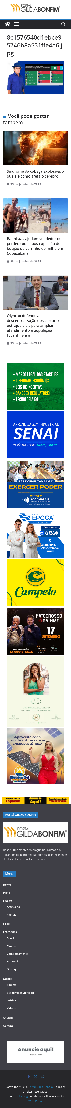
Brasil (10, 938)
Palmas (11, 914)
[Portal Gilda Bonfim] (7, 24)
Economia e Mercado (20, 992)
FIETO (6, 924)
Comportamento (17, 953)
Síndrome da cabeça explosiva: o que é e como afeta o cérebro (35, 174)
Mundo (11, 946)
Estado (7, 900)
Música (11, 1000)
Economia (13, 961)
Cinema (11, 985)
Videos (11, 1008)
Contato (8, 1025)
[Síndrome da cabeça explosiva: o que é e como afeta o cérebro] (35, 134)
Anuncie (8, 1018)
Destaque (13, 969)
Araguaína (13, 907)
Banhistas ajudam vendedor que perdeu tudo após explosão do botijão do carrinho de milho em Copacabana (35, 246)
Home (7, 884)
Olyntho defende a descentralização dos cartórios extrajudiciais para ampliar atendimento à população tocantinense (34, 325)
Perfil (6, 892)
